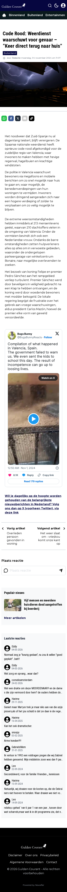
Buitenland (35, 15)
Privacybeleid (49, 855)
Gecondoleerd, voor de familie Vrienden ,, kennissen (31, 774)
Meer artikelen (15, 618)
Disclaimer (15, 855)
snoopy (15, 732)
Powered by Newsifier (33, 885)
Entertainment (56, 15)
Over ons (31, 855)
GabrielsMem (19, 747)
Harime (15, 698)
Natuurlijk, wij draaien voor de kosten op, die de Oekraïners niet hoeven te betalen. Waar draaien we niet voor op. (33, 791)
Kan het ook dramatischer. (18, 726)
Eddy (14, 646)
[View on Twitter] (57, 335)
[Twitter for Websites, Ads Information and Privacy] (57, 468)
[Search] (50, 5)
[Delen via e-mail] (24, 118)
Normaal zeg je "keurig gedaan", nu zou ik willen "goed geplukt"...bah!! (33, 657)
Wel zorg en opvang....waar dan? (21, 673)
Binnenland (17, 15)
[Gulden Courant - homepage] (13, 5)
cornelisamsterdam (22, 680)
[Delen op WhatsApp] (4, 118)
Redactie (16, 58)
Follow (48, 337)
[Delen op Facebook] (11, 118)
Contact (51, 862)
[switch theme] (56, 5)
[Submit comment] (61, 570)
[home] (4, 15)
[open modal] (63, 5)
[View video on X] (33, 419)
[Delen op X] (18, 118)
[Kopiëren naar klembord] (31, 118)
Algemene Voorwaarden (26, 862)
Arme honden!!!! (12, 740)
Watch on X (48, 377)
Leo (14, 765)
